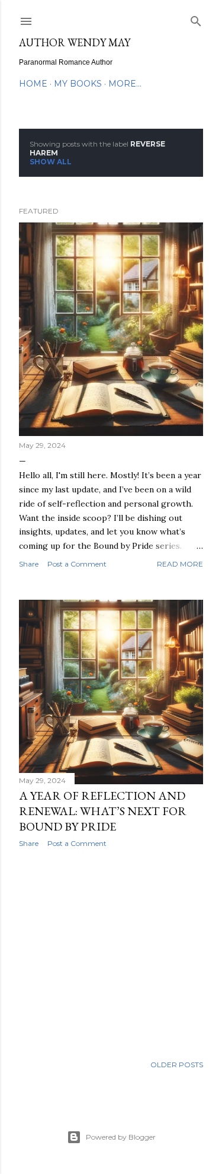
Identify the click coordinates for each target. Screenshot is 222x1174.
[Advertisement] (111, 951)
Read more (180, 563)
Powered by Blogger (121, 1136)
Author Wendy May (74, 42)
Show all (51, 161)
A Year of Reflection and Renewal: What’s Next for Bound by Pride (102, 811)
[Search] (196, 18)
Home (33, 83)
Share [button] (28, 563)
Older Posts (176, 1064)
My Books (78, 83)
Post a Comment (77, 563)
